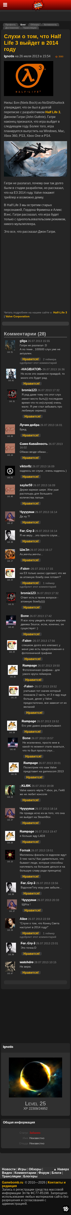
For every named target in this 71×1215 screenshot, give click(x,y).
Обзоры (35, 24)
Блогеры (30, 1176)
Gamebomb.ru (12, 1182)
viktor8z (26, 466)
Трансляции (29, 28)
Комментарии (25, 1172)
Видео (7, 1172)
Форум (43, 1172)
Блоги (56, 1172)
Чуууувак (27, 512)
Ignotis (9, 56)
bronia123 (29, 390)
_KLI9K (25, 785)
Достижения (12, 28)
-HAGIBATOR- (31, 369)
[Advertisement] (35, 272)
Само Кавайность (34, 443)
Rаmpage (29, 665)
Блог (23, 24)
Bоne (25, 616)
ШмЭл (24, 549)
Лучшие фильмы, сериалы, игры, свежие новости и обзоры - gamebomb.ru (38, 5)
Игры (22, 1169)
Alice (23, 919)
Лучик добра (29, 425)
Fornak (25, 850)
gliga (23, 341)
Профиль (10, 24)
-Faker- (25, 568)
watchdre (27, 962)
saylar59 (26, 485)
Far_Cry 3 (27, 530)
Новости (9, 1169)
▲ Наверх (61, 1169)
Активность (50, 24)
